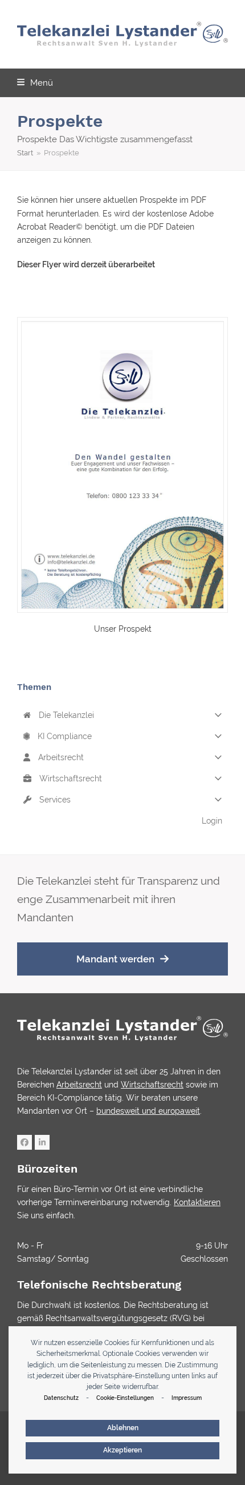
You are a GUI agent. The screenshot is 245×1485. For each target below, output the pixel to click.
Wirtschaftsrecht (69, 778)
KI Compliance (63, 736)
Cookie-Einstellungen (125, 1398)
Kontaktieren (197, 1202)
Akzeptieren (122, 1450)
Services (54, 799)
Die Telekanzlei (65, 715)
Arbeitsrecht (60, 757)
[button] (35, 83)
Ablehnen (122, 1428)
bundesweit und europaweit (148, 1110)
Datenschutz (61, 1398)
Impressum (187, 1398)
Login (212, 820)
